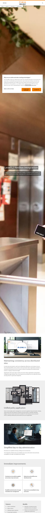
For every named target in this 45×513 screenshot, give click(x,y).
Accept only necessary (26, 89)
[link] (3, 6)
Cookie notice (27, 85)
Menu (5, 2)
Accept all (36, 89)
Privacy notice (33, 85)
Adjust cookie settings (9, 88)
